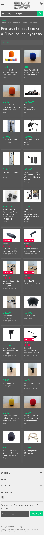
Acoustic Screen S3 (32, 316)
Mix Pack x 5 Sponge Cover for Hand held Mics (10, 72)
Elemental (25, 531)
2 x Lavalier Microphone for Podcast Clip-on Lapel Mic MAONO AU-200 (31, 214)
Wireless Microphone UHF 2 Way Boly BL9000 (31, 107)
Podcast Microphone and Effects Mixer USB (31, 350)
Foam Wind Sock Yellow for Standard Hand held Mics (11, 418)
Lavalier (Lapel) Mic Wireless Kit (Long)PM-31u (11, 283)
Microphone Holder (11, 383)
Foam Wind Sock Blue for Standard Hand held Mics (31, 72)
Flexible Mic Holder (10, 140)
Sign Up (36, 514)
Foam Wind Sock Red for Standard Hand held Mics (31, 418)
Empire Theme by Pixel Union (11, 529)
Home (3, 21)
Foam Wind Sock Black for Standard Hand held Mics (10, 452)
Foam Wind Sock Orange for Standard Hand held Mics (11, 107)
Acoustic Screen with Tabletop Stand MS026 (11, 350)
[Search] (40, 13)
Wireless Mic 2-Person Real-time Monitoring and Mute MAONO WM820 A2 (10, 214)
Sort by (6, 42)
